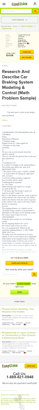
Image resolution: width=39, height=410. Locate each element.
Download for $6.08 (19, 263)
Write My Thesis (25, 399)
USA (27, 395)
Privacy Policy (21, 395)
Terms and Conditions (8, 395)
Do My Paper (5, 399)
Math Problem (27, 26)
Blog (7, 404)
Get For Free (27, 57)
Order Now (31, 366)
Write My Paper (20, 402)
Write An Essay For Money (22, 400)
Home (15, 26)
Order (19, 292)
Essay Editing (15, 399)
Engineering (6, 28)
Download (27, 52)
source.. (5, 120)
